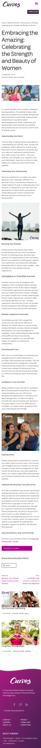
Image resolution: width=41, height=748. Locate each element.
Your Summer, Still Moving (13, 608)
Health (10, 77)
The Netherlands (8, 743)
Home (4, 23)
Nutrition (21, 77)
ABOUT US (7, 725)
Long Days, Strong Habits (13, 646)
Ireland (17, 738)
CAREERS (6, 722)
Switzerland (13, 741)
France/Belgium (27, 738)
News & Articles (13, 23)
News (16, 77)
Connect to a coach (11, 548)
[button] (36, 3)
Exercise (5, 77)
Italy (5, 741)
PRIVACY (24, 720)
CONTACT (7, 720)
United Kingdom (8, 738)
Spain (35, 738)
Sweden (21, 741)
